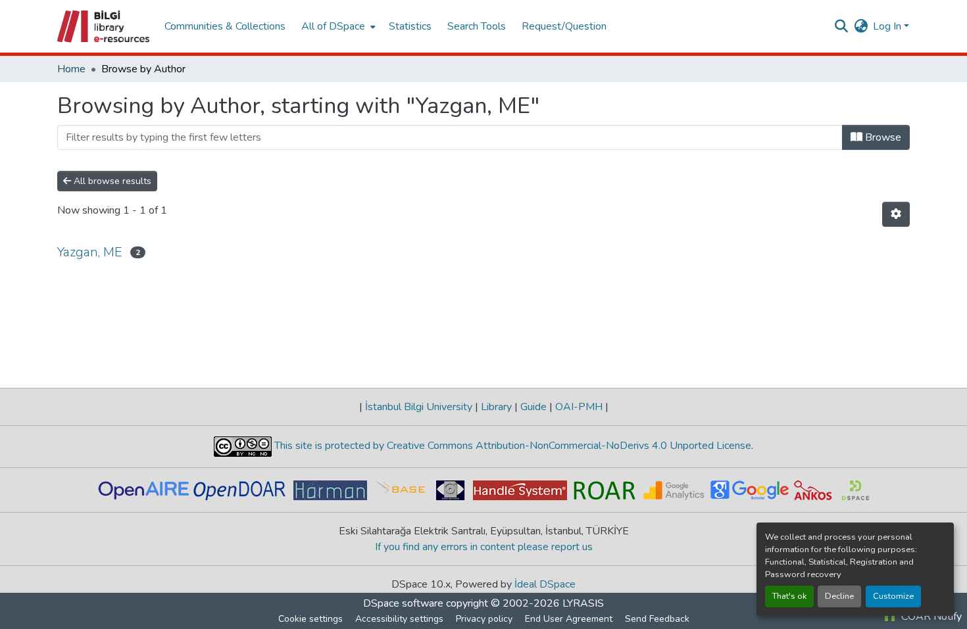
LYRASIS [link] (583, 603)
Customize (893, 596)
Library (496, 407)
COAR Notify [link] (930, 616)
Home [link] (71, 69)
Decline (839, 596)
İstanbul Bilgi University (418, 407)
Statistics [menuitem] (410, 26)
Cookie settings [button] (310, 619)
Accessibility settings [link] (399, 619)
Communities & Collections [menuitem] (224, 26)
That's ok (789, 596)
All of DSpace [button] (333, 26)
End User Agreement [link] (568, 619)
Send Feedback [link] (657, 619)
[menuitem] (337, 26)
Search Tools (476, 26)
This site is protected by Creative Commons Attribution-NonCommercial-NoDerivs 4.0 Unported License (511, 445)
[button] (104, 26)
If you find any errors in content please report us (484, 547)
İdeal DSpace (545, 584)
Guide (533, 407)
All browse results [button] (111, 181)
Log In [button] (888, 26)
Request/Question (564, 26)
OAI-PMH (579, 407)
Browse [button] (881, 137)
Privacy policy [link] (484, 619)
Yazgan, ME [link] (89, 252)
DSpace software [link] (403, 603)
